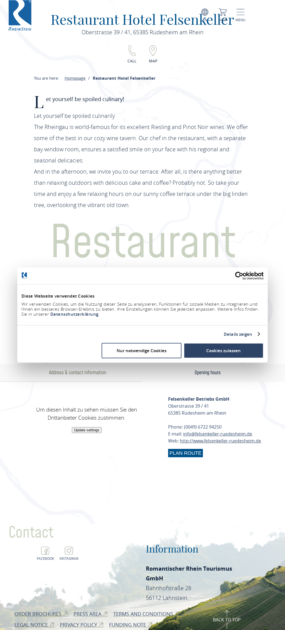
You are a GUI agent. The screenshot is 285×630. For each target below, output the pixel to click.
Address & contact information (77, 372)
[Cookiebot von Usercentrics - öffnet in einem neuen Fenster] (239, 275)
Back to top (227, 620)
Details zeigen (238, 334)
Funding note (128, 624)
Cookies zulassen (223, 351)
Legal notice (31, 624)
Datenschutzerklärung (74, 314)
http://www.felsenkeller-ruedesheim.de (220, 441)
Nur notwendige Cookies (141, 351)
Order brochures (38, 613)
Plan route (185, 453)
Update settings (86, 430)
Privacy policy (79, 624)
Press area (88, 613)
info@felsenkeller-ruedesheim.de (217, 434)
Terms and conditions (144, 613)
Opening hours (208, 372)
